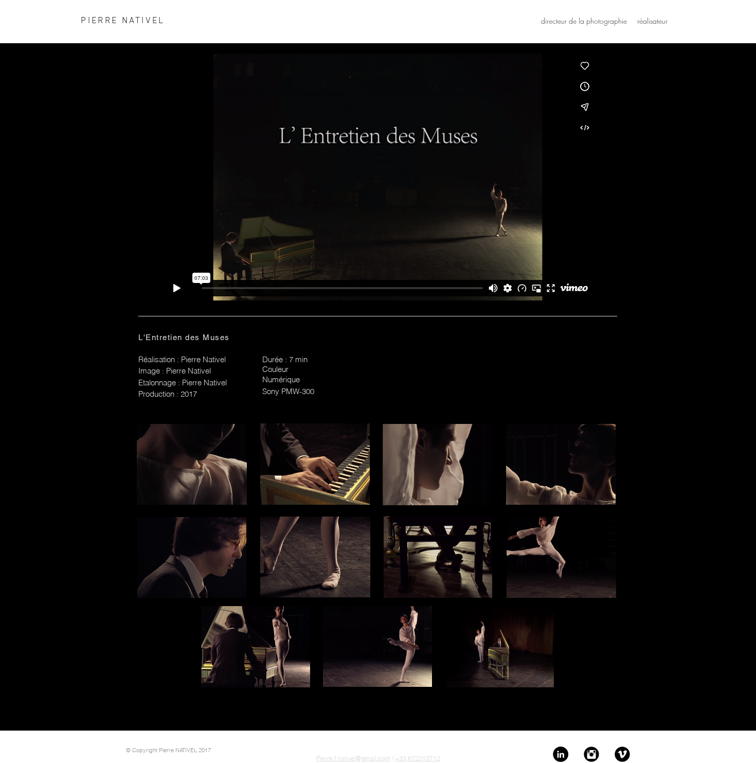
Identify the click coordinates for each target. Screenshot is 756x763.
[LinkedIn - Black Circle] (560, 754)
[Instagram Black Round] (591, 754)
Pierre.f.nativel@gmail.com (353, 758)
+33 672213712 (417, 758)
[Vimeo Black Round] (622, 754)
